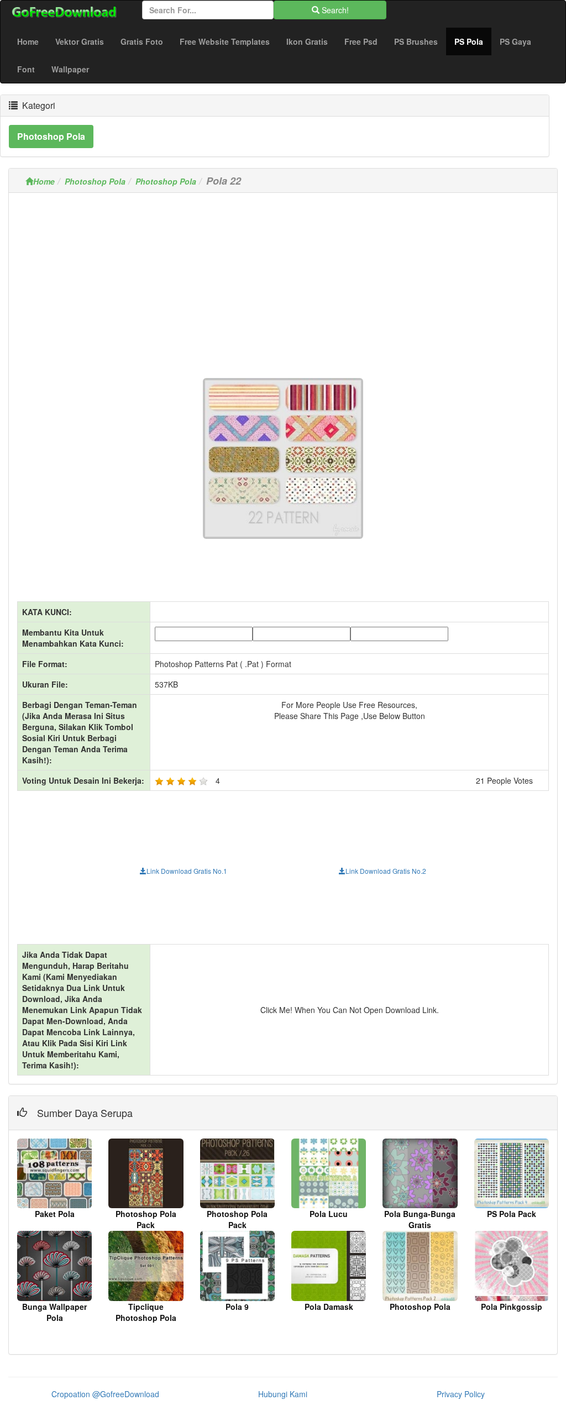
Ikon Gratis (307, 41)
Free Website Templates (225, 41)
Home (28, 41)
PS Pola (472, 41)
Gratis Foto (141, 41)
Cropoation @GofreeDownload (105, 1393)
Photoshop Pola (95, 181)
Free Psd (361, 41)
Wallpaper (70, 69)
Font (26, 69)
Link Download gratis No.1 (186, 870)
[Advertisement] (283, 278)
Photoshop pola (51, 136)
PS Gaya (515, 41)
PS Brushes (416, 41)
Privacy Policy (461, 1393)
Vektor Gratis (79, 41)
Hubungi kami (282, 1393)
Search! (334, 9)
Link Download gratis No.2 (385, 870)
